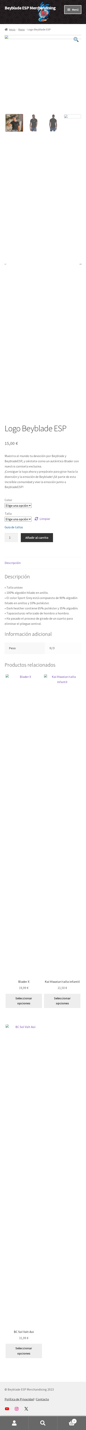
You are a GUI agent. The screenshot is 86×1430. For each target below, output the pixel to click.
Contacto (42, 1399)
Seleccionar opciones (23, 1000)
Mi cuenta (14, 1423)
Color (8, 500)
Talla (8, 514)
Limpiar (45, 519)
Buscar (43, 1423)
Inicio (12, 29)
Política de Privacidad (19, 1399)
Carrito (66, 1420)
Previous (5, 263)
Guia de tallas (14, 527)
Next (80, 263)
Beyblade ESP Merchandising (30, 8)
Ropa (21, 29)
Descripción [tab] (13, 563)
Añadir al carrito (36, 538)
